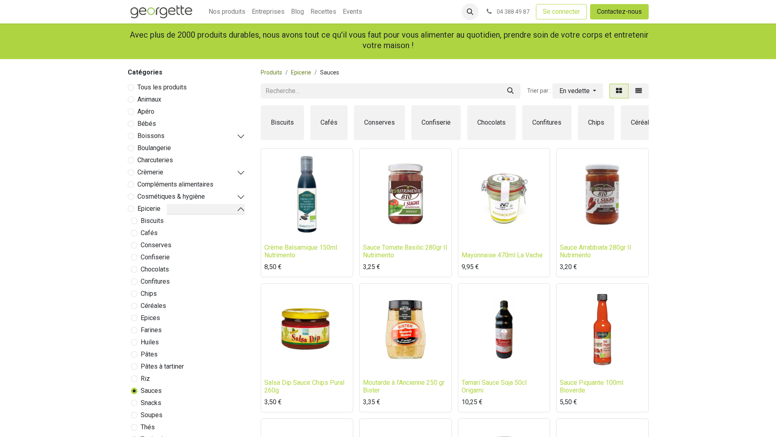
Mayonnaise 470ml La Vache (502, 255)
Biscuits (152, 221)
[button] (470, 11)
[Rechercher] (510, 91)
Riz (145, 378)
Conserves (156, 245)
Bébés (146, 123)
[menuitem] (227, 12)
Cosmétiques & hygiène (171, 196)
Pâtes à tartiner (162, 366)
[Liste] (638, 91)
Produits (271, 72)
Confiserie (155, 257)
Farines (151, 330)
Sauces (151, 391)
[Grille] (619, 91)
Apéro (145, 111)
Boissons (150, 136)
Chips (149, 293)
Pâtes (149, 354)
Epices (150, 318)
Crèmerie (150, 172)
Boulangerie (154, 148)
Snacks (151, 403)
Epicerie (148, 208)
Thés (148, 427)
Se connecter (561, 11)
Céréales (153, 306)
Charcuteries (155, 160)
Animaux (149, 99)
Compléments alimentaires (175, 184)
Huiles (150, 342)
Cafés (149, 233)
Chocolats (155, 269)
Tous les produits (162, 87)
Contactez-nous (619, 11)
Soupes (151, 415)
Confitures (155, 281)
